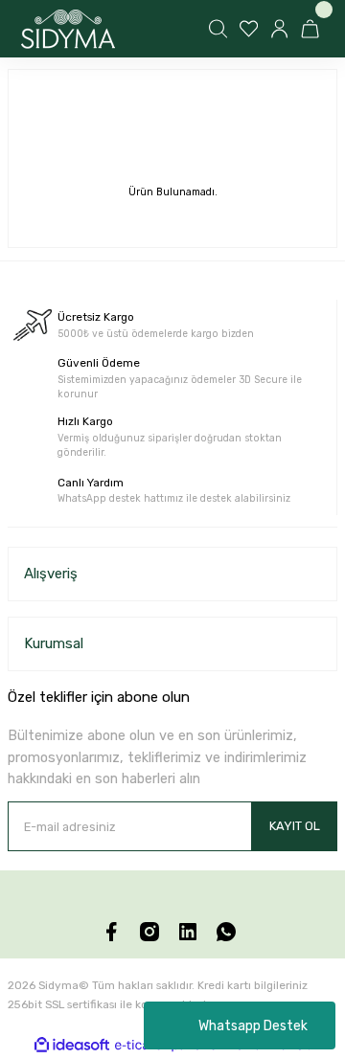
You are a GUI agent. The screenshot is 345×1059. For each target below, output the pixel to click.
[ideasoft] (72, 1045)
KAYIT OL (294, 826)
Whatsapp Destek (253, 1026)
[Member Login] (281, 29)
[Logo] (68, 29)
